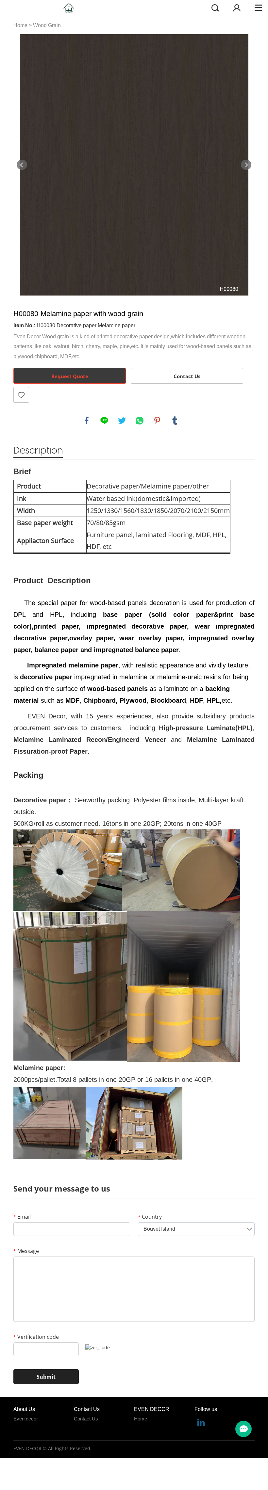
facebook (87, 420)
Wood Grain (47, 25)
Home (20, 25)
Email (22, 1216)
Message (26, 1251)
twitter (122, 420)
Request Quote (69, 376)
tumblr (175, 420)
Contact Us (187, 376)
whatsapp (139, 420)
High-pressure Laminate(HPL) (206, 727)
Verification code (36, 1336)
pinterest (157, 420)
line (104, 420)
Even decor (25, 1418)
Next (246, 165)
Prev (22, 165)
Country (150, 1216)
